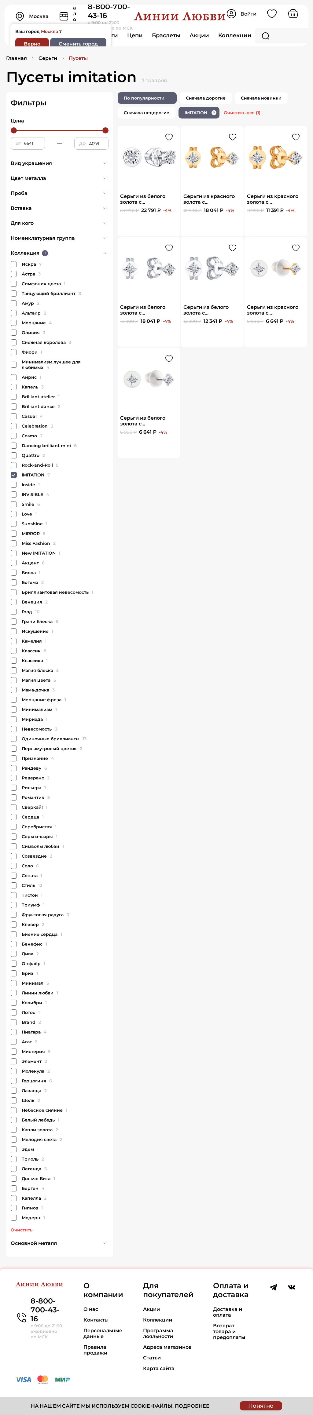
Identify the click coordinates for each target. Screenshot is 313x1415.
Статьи (152, 1358)
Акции (199, 35)
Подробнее (192, 1406)
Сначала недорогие (146, 112)
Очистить (21, 1230)
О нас (90, 1309)
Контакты (96, 1320)
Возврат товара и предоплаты (229, 1331)
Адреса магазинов (167, 1347)
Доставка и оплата (227, 1312)
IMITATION (200, 112)
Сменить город (78, 44)
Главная (16, 58)
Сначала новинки (261, 98)
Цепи (135, 35)
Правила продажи (95, 1350)
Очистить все (242, 112)
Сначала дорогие (206, 98)
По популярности (144, 98)
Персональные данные (102, 1333)
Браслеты (166, 35)
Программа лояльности (158, 1333)
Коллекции (235, 35)
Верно (32, 44)
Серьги (48, 58)
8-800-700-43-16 (45, 1309)
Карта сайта (159, 1368)
